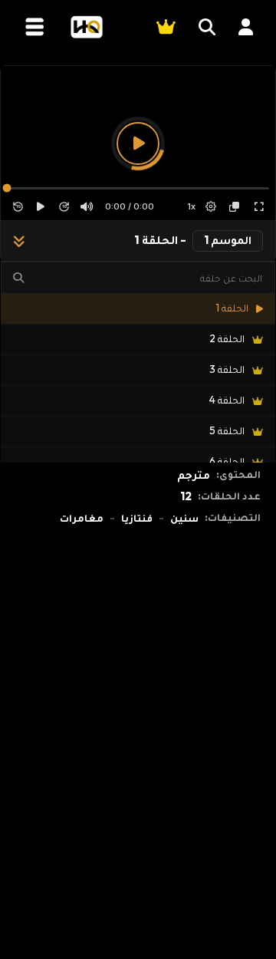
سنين (184, 518)
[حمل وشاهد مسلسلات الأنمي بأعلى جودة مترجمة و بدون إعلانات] (86, 27)
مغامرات (82, 518)
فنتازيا (137, 518)
